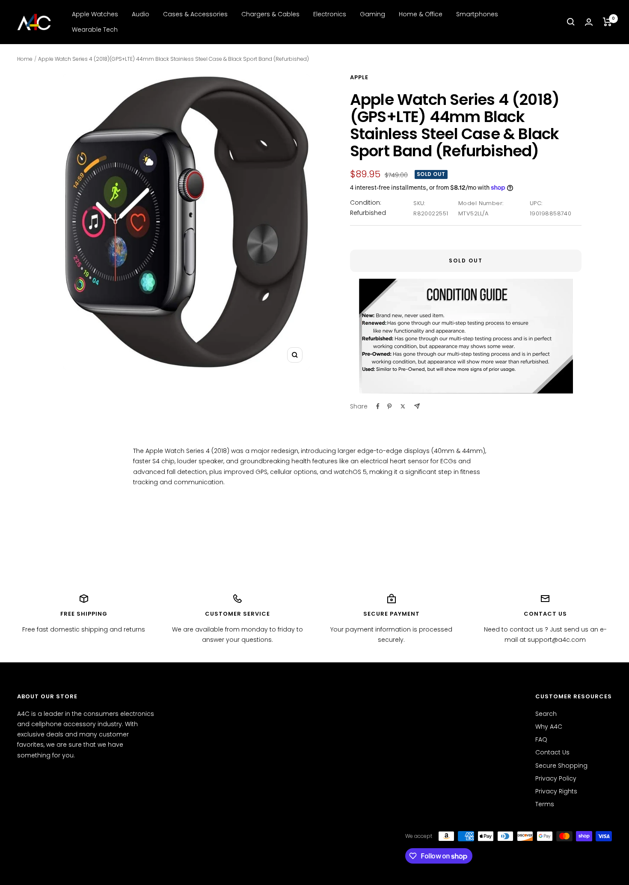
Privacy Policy (555, 778)
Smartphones (477, 14)
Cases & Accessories (195, 14)
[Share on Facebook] (378, 406)
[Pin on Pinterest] (389, 406)
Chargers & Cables (270, 14)
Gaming (372, 14)
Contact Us (552, 752)
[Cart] (607, 22)
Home (25, 59)
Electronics (329, 14)
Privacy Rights (556, 791)
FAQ (541, 739)
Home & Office (420, 14)
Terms (544, 804)
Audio (140, 14)
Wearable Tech (95, 29)
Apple (359, 77)
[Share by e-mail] (417, 406)
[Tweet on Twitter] (402, 406)
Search (546, 713)
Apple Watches (95, 14)
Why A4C (548, 726)
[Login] (589, 22)
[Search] (571, 22)
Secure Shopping (561, 765)
